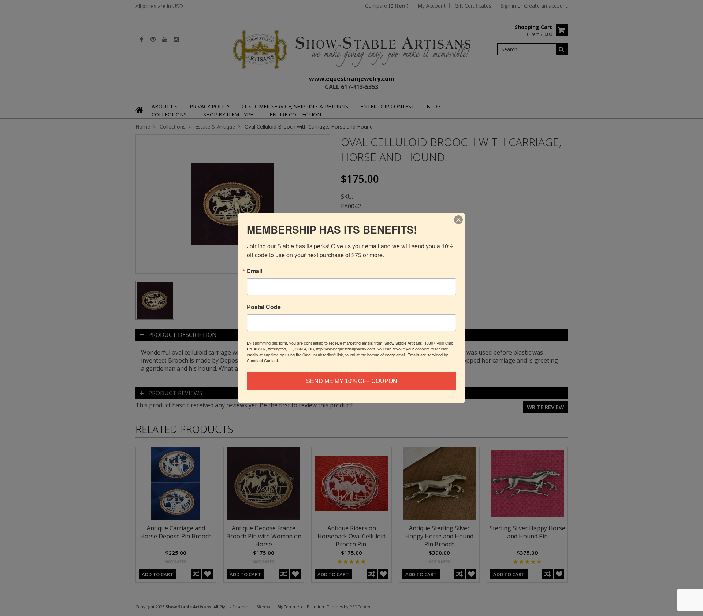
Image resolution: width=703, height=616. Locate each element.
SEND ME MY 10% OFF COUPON (351, 381)
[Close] (458, 219)
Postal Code (264, 307)
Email (254, 271)
